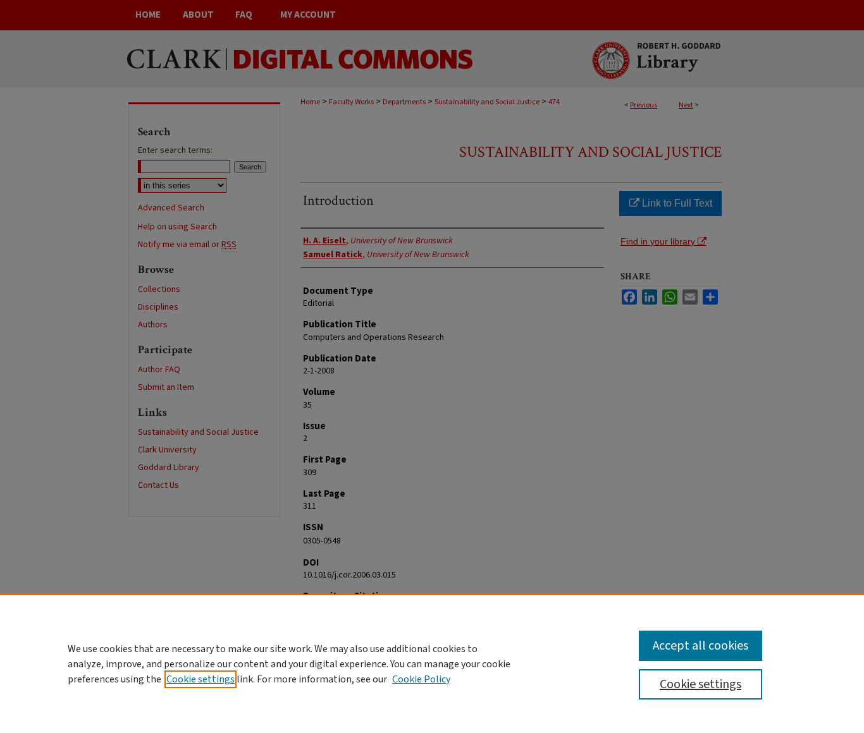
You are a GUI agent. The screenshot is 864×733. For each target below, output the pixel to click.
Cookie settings (200, 679)
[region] (432, 663)
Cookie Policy (421, 679)
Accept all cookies (700, 646)
